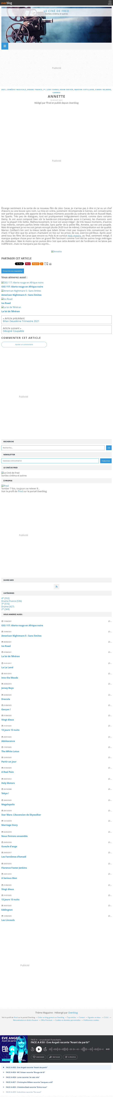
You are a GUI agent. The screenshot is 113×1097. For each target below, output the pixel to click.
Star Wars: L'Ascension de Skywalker (21, 814)
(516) (5, 603)
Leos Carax (53, 89)
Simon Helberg (103, 89)
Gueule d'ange (9, 846)
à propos (72, 1057)
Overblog (73, 1012)
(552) (5, 598)
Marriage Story (9, 825)
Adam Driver (66, 89)
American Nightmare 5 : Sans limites (21, 635)
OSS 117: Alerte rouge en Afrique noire (22, 625)
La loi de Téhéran (10, 656)
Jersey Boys (7, 687)
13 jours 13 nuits (10, 729)
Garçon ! (6, 709)
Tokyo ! (5, 793)
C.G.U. (106, 1017)
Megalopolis (8, 804)
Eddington (7, 909)
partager (56, 1057)
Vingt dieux (7, 719)
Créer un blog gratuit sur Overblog (51, 1017)
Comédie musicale (16, 89)
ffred (20, 491)
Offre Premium (46, 1020)
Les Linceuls (8, 920)
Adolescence (8, 741)
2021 (3, 89)
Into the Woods (9, 677)
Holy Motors (8, 783)
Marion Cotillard (84, 89)
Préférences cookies (91, 1020)
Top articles (71, 1017)
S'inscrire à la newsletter (12, 271)
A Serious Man (9, 878)
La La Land (7, 667)
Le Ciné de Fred (56, 11)
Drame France (34, 89)
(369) (5, 609)
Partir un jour (8, 761)
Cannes (56, 92)
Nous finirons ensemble (14, 836)
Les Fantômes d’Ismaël (13, 856)
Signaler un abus (94, 1017)
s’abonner (40, 1057)
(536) (11, 601)
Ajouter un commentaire (24, 345)
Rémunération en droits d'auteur (25, 1020)
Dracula (5, 699)
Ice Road (6, 646)
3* (44, 89)
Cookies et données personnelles (68, 1020)
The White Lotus (10, 751)
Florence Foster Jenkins (14, 867)
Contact (82, 1017)
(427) (7, 606)
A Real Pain (7, 771)
